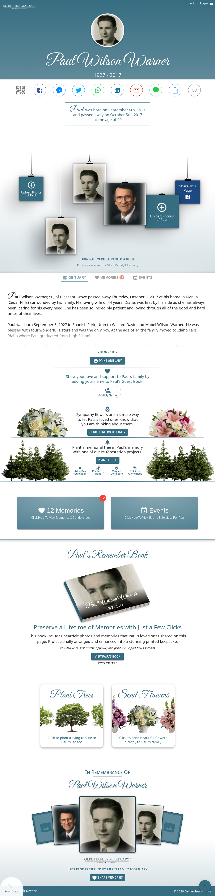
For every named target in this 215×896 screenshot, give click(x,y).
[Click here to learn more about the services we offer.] (107, 861)
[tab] (74, 277)
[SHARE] (175, 90)
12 (103, 498)
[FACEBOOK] (40, 90)
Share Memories (110, 877)
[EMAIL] (136, 90)
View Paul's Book (107, 656)
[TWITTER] (78, 90)
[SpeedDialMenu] (205, 886)
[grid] (107, 206)
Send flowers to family (107, 432)
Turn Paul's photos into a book (107, 259)
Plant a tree (107, 460)
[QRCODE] (20, 90)
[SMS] (155, 90)
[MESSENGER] (59, 90)
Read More (107, 352)
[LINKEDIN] (117, 90)
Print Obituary (110, 360)
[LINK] (194, 90)
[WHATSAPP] (98, 90)
